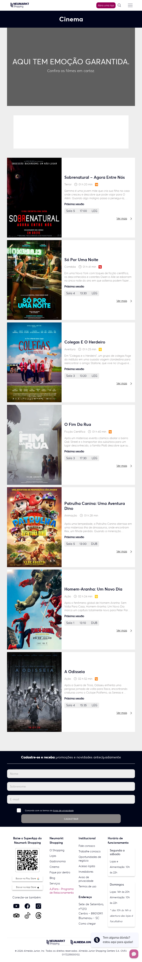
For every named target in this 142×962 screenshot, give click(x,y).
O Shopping (57, 850)
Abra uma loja (106, 5)
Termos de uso (87, 886)
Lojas (53, 856)
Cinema (54, 867)
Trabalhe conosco (90, 851)
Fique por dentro (60, 872)
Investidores (86, 871)
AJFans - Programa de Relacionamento (62, 890)
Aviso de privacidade (63, 810)
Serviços (55, 883)
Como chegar (87, 923)
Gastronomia (58, 861)
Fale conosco (87, 846)
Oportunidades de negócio (90, 858)
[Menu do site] (130, 5)
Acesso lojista (87, 866)
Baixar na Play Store (26, 878)
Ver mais (121, 218)
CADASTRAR (71, 818)
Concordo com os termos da (49, 810)
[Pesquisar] (121, 5)
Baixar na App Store (26, 887)
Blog (52, 878)
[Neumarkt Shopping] (20, 5)
